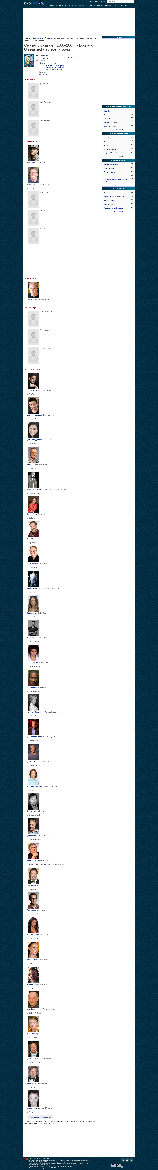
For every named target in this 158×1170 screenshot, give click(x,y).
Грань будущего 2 (110, 138)
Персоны (118, 6)
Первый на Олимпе (110, 122)
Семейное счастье (110, 126)
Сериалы (108, 6)
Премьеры (63, 6)
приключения (51, 67)
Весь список (118, 130)
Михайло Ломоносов (111, 200)
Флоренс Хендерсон (35, 712)
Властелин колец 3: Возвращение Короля (116, 180)
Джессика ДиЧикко (34, 440)
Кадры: (71, 57)
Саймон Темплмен (34, 786)
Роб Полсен (32, 464)
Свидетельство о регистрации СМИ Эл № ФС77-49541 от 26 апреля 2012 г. (52, 1166)
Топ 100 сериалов (118, 188)
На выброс (107, 111)
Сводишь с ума (109, 118)
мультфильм (58, 65)
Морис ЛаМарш (33, 860)
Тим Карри (31, 885)
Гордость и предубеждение (113, 208)
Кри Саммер (32, 959)
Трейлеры (73, 6)
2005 (47, 55)
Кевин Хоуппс (32, 184)
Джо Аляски (32, 563)
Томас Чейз (32, 299)
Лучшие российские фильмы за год (118, 106)
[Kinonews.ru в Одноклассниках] (131, 1160)
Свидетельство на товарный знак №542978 (42, 1168)
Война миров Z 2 (110, 149)
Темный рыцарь (109, 172)
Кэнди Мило (32, 514)
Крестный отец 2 (109, 176)
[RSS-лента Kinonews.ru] (123, 1160)
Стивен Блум (32, 984)
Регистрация (93, 1)
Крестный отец (109, 168)
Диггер (106, 141)
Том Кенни (31, 910)
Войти (102, 1)
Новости (53, 6)
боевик (48, 63)
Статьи (92, 6)
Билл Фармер (32, 1034)
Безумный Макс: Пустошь (113, 153)
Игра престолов (109, 204)
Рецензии (83, 6)
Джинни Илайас (33, 1059)
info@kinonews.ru (47, 1123)
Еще (126, 6)
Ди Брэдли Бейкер (34, 737)
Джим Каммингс (33, 836)
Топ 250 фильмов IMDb (118, 160)
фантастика (50, 69)
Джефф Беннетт (33, 762)
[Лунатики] (29, 61)
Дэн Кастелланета (34, 1009)
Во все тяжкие (109, 193)
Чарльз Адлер (32, 539)
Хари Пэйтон (32, 662)
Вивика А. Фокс (33, 935)
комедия (55, 63)
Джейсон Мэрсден (34, 415)
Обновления (46, 1158)
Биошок (106, 145)
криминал (49, 65)
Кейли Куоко (32, 613)
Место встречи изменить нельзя (115, 197)
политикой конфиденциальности (68, 1163)
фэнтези (58, 69)
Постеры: (72, 55)
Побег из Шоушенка (111, 164)
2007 (47, 58)
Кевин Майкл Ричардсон (37, 489)
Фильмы (100, 6)
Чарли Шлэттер (33, 390)
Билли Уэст (31, 811)
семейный (60, 67)
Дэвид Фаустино (33, 1108)
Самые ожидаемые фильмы (118, 133)
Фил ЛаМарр (32, 638)
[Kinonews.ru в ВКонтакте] (127, 1160)
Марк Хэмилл (32, 1083)
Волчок (106, 115)
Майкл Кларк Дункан (35, 588)
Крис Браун (31, 162)
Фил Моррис (32, 687)
